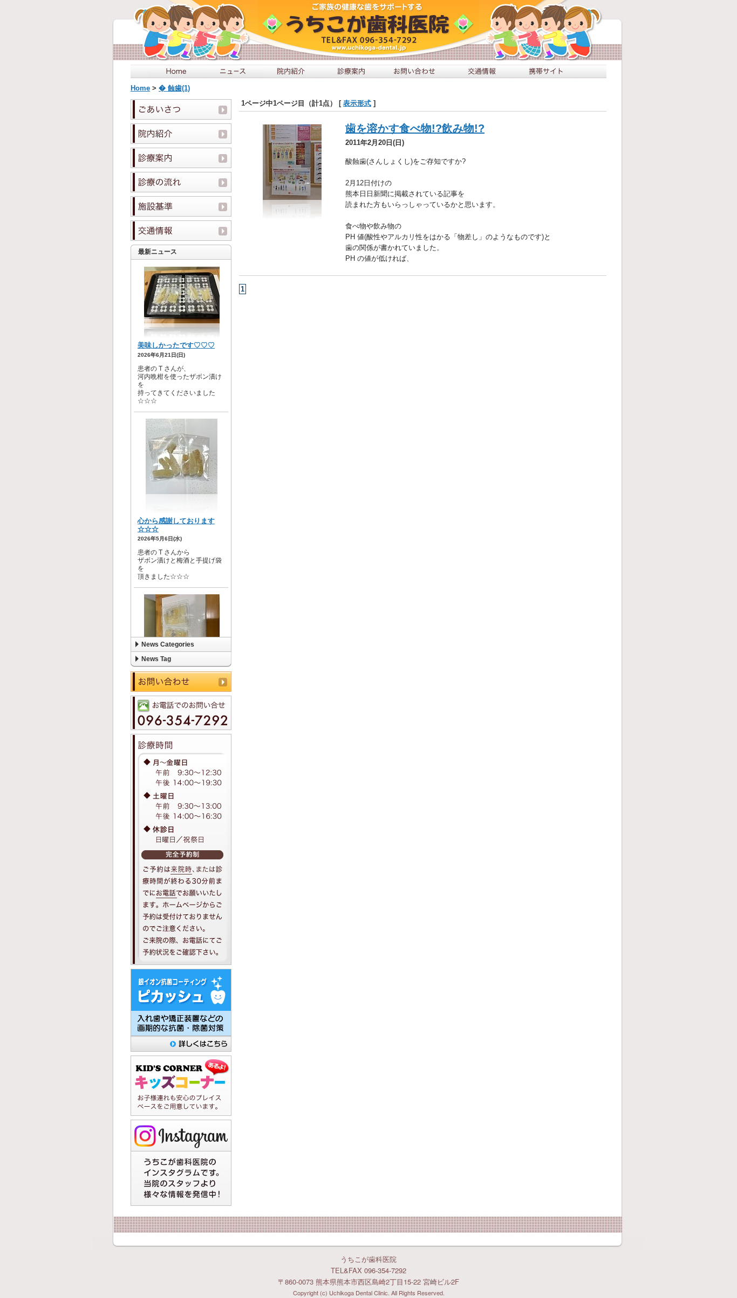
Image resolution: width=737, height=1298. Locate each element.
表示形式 (357, 103)
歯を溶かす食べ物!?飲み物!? (414, 128)
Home (140, 88)
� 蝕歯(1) (174, 88)
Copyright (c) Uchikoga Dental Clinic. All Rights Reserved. (369, 1292)
